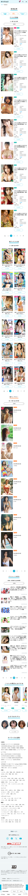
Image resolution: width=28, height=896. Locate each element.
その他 (18, 821)
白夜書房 (10, 749)
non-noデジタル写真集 (6, 757)
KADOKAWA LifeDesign (6, 746)
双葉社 (14, 749)
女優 (22, 804)
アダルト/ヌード (5, 815)
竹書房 (17, 747)
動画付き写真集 (23, 764)
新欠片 (2, 749)
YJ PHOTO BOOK (16, 754)
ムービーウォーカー (21, 749)
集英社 (21, 746)
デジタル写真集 (5, 14)
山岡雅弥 (15, 172)
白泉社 (6, 749)
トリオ (10, 798)
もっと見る (14, 731)
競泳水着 (20, 772)
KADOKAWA (16, 744)
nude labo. (15, 767)
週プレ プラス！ (13, 14)
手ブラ (4, 820)
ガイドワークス (9, 744)
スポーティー (6, 783)
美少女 (4, 790)
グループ (18, 798)
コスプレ (5, 772)
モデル (4, 806)
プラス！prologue (15, 764)
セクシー (5, 793)
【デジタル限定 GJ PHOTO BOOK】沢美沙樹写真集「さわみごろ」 (20, 124)
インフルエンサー (7, 811)
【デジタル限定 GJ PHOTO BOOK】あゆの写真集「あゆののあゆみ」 (20, 56)
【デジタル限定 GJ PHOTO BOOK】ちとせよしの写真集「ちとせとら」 (20, 32)
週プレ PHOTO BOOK (6, 754)
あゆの (15, 59)
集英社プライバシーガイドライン (13, 878)
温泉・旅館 (12, 800)
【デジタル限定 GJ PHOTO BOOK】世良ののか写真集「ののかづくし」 (20, 79)
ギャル (4, 785)
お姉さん (13, 790)
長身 (22, 780)
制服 (13, 772)
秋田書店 (3, 744)
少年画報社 (13, 747)
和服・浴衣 (13, 774)
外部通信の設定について (17, 880)
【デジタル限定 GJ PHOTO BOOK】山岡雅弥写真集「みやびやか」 (20, 169)
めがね (4, 774)
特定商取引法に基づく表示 (6, 880)
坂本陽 (21, 43)
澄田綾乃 (15, 217)
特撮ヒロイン (18, 811)
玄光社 (14, 746)
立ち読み (18, 48)
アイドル (14, 804)
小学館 (8, 747)
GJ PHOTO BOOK (5, 756)
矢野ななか (16, 104)
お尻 (21, 778)
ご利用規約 (4, 878)
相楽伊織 (15, 195)
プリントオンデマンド (17, 765)
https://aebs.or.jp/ (3, 874)
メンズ (4, 821)
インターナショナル (17, 783)
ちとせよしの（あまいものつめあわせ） (20, 36)
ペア (4, 798)
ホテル (4, 800)
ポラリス (10, 767)
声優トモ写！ (4, 767)
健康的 (4, 782)
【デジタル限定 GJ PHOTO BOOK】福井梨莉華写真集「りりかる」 (20, 147)
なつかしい (5, 792)
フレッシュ (13, 782)
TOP (2, 4)
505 (11, 677)
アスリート (21, 813)
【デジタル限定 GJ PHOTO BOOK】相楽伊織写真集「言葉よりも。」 (20, 192)
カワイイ (15, 792)
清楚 (13, 793)
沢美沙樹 (15, 127)
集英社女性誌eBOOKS (17, 757)
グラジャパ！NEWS (22, 14)
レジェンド (5, 813)
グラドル (5, 804)
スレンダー (6, 778)
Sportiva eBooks (16, 759)
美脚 (16, 780)
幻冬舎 (17, 746)
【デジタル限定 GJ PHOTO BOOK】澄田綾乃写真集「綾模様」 (20, 215)
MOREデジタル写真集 (15, 756)
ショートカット (6, 780)
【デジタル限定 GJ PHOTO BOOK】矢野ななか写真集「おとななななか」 (20, 102)
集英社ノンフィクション (7, 759)
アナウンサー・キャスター (9, 810)
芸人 (13, 813)
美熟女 (20, 790)
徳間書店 (22, 747)
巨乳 (14, 778)
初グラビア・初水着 (15, 820)
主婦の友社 (3, 747)
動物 (11, 821)
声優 (12, 806)
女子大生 (19, 806)
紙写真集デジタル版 (5, 764)
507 (17, 677)
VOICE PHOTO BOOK (6, 765)
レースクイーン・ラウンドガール (11, 808)
